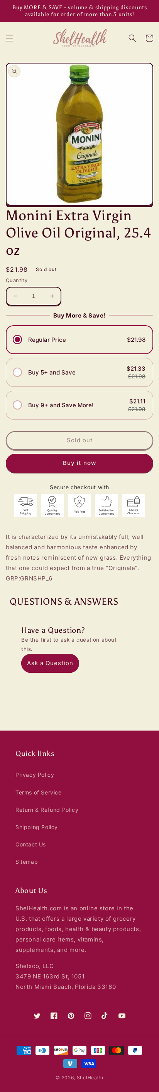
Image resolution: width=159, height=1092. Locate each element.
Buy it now (79, 463)
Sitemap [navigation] (26, 861)
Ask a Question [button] (50, 663)
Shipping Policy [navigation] (36, 827)
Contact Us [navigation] (30, 844)
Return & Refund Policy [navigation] (46, 809)
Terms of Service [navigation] (38, 792)
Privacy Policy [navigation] (34, 774)
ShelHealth (90, 1077)
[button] (9, 38)
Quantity (16, 280)
